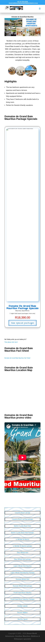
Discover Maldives (22, 612)
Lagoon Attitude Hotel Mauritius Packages (22, 573)
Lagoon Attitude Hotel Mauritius (23, 566)
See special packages (22, 323)
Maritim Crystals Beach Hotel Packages (22, 533)
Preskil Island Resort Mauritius (23, 592)
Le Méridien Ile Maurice (22, 539)
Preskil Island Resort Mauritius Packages (22, 599)
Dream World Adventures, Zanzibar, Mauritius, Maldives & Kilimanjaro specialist (22, 636)
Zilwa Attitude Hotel (22, 552)
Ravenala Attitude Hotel (22, 579)
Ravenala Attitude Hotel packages (22, 586)
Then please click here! (11, 342)
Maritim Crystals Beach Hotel (22, 526)
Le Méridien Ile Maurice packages (22, 546)
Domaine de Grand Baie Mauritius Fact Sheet (17, 358)
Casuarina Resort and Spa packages (22, 519)
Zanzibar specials (22, 606)
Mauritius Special (22, 619)
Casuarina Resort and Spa (22, 513)
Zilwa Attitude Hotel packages (22, 559)
